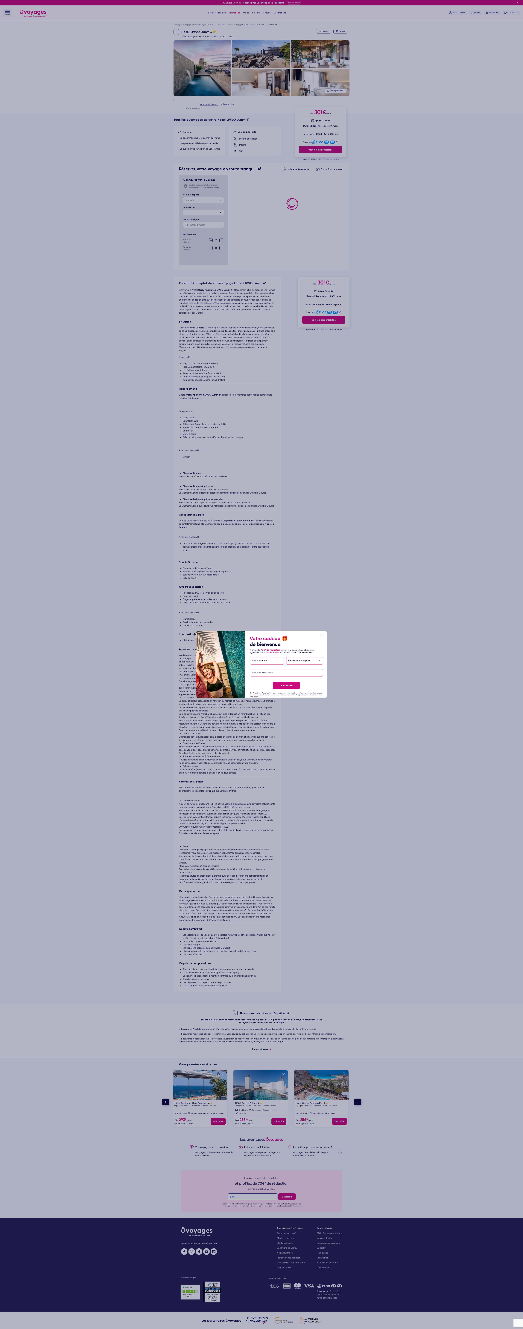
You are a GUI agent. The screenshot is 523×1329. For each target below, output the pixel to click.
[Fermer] (322, 635)
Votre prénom (259, 655)
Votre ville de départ (299, 655)
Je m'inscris (286, 685)
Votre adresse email (263, 667)
